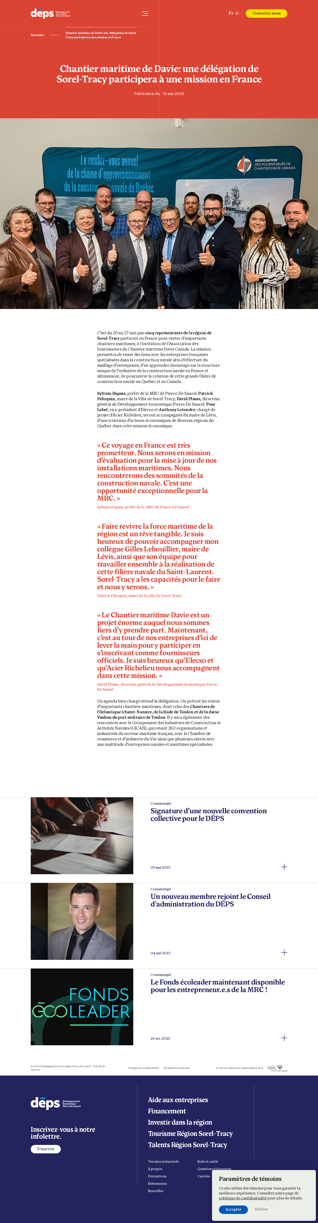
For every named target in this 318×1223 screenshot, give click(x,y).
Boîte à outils (207, 1162)
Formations (157, 1176)
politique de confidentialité (243, 1199)
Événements (157, 1184)
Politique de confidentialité (143, 1068)
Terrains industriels (163, 1162)
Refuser (261, 1210)
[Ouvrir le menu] (145, 13)
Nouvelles (37, 35)
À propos (155, 1169)
